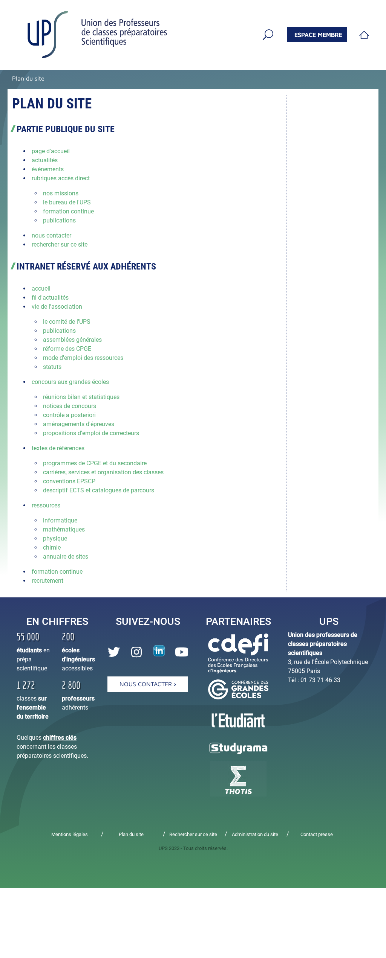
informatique (60, 520)
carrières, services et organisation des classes (103, 472)
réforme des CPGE (67, 348)
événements (48, 169)
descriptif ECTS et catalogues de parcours (98, 490)
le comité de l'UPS (66, 321)
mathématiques (64, 529)
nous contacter (51, 235)
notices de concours (69, 406)
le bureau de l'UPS (67, 202)
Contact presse (316, 834)
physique (55, 538)
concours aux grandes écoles (70, 381)
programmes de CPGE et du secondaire (95, 463)
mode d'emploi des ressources (83, 357)
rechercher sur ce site (59, 244)
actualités (45, 160)
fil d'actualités (50, 297)
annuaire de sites (65, 556)
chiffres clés (60, 737)
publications (59, 220)
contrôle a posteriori (69, 415)
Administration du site (255, 834)
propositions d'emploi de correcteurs (91, 433)
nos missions (60, 193)
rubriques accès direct (61, 178)
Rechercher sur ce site (193, 834)
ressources (46, 505)
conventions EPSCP (69, 481)
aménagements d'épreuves (78, 424)
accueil (41, 288)
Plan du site (28, 78)
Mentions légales (69, 834)
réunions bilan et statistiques (81, 397)
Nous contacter (146, 684)
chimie (52, 547)
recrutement (47, 580)
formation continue (68, 211)
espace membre (318, 34)
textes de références (58, 448)
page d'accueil (51, 151)
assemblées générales (72, 339)
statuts (52, 366)
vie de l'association (57, 306)
